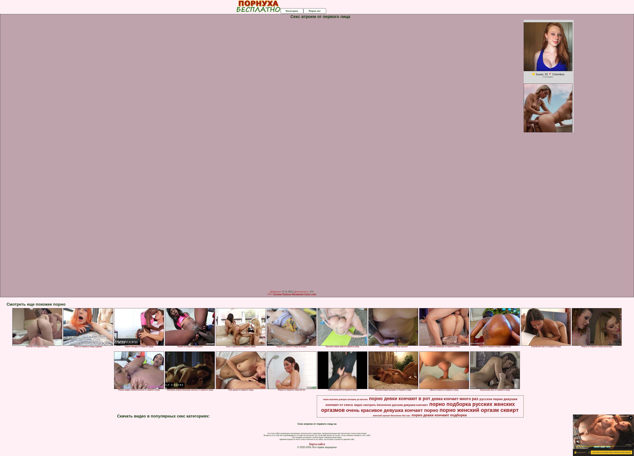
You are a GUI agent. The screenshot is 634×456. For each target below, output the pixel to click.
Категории (292, 11)
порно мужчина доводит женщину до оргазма (345, 399)
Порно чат (315, 11)
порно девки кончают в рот (399, 398)
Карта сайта (317, 444)
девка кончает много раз (455, 399)
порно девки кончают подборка (439, 415)
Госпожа (277, 294)
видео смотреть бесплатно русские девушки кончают (391, 405)
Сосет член (310, 294)
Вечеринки (298, 294)
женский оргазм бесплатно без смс (391, 415)
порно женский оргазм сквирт (479, 410)
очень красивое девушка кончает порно (392, 410)
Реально (286, 294)
